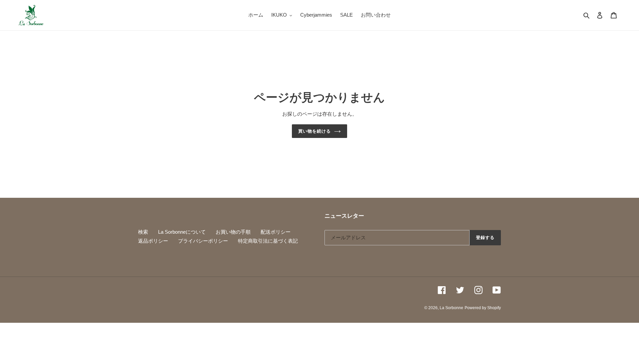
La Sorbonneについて (182, 232)
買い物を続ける (314, 131)
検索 (143, 232)
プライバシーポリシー (203, 241)
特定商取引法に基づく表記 (268, 241)
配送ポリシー (276, 232)
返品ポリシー (153, 241)
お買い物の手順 (233, 232)
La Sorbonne (451, 307)
